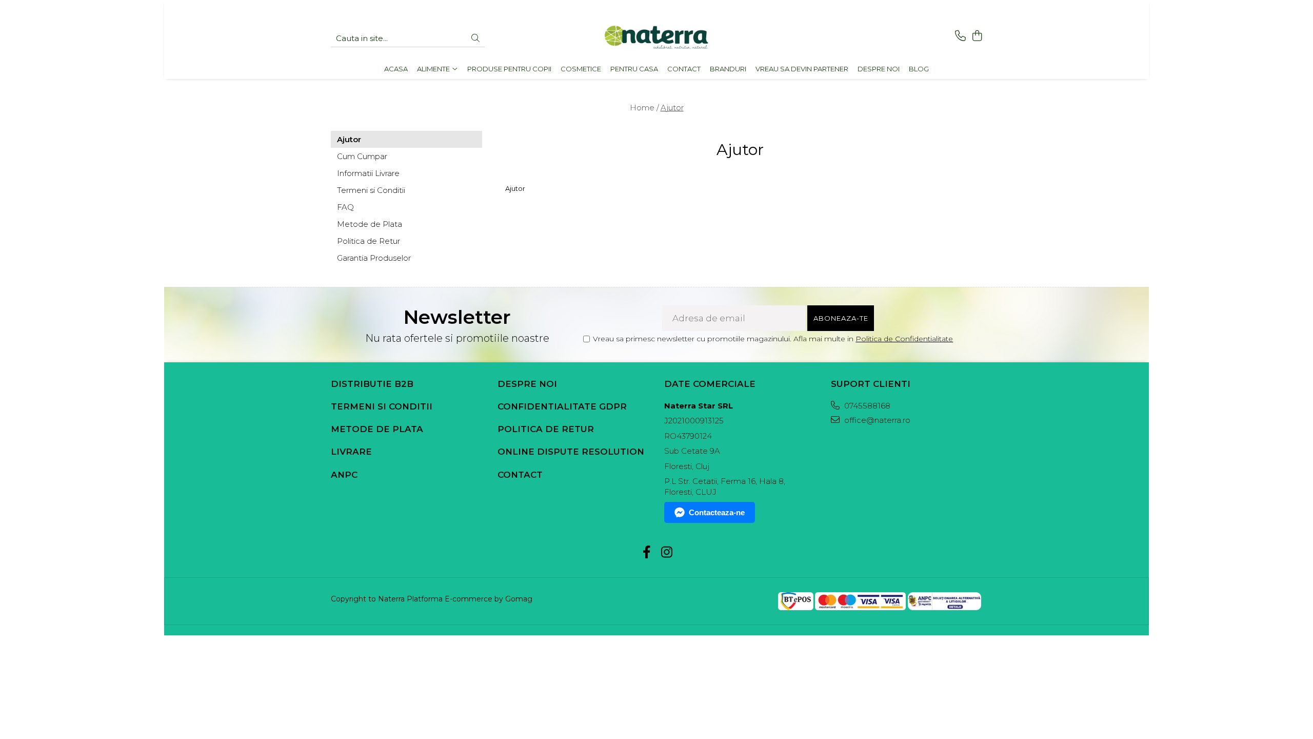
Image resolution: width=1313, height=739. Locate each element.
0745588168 (866, 406)
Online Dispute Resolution (571, 451)
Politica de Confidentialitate (904, 338)
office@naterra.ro (876, 420)
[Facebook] (646, 552)
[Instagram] (666, 552)
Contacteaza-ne (717, 512)
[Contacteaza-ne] (960, 36)
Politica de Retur (368, 241)
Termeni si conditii (381, 406)
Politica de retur (546, 429)
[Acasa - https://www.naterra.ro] (656, 38)
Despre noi (527, 384)
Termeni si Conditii (371, 190)
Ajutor (672, 107)
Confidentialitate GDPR (562, 406)
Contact (520, 475)
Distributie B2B (372, 384)
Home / (644, 107)
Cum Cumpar (362, 156)
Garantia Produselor (374, 258)
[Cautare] (475, 38)
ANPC (344, 475)
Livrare (351, 451)
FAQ (345, 207)
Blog (919, 69)
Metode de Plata (369, 224)
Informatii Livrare (368, 173)
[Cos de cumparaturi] (976, 36)
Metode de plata (377, 429)
